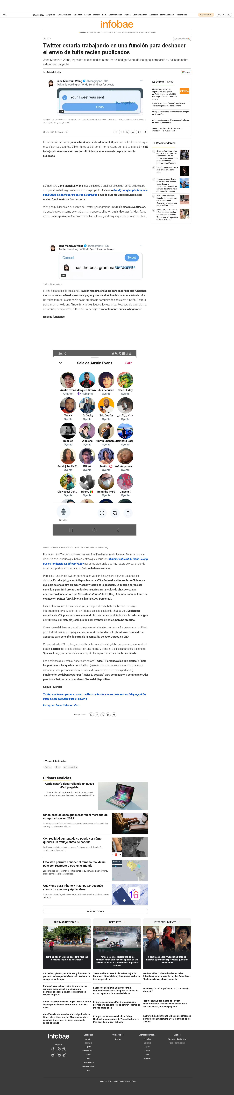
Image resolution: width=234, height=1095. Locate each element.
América (88, 1039)
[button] (4, 15)
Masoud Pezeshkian (94, 33)
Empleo (118, 1039)
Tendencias (182, 15)
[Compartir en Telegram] (138, 132)
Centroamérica (115, 15)
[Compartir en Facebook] (121, 132)
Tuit (57, 767)
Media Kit (147, 1059)
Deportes (154, 15)
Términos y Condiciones (177, 1039)
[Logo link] (117, 24)
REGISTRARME (206, 15)
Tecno (46, 39)
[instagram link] (64, 1049)
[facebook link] (53, 1049)
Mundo (127, 15)
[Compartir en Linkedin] (132, 132)
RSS (88, 1070)
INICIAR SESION (224, 15)
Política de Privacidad (177, 1043)
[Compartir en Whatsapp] (115, 132)
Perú (104, 15)
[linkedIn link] (64, 1055)
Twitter (48, 767)
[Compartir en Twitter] (127, 132)
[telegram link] (59, 1055)
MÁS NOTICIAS (95, 911)
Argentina (50, 15)
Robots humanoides (130, 33)
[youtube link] (53, 1055)
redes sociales (70, 767)
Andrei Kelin (108, 33)
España (87, 15)
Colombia (78, 15)
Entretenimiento (167, 15)
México (96, 15)
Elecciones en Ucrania (147, 33)
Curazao (117, 33)
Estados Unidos (64, 15)
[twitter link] (59, 1049)
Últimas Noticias (140, 15)
